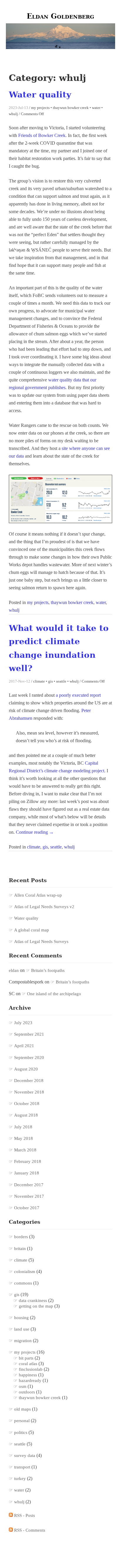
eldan (14, 970)
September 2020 (29, 1057)
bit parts (26, 1358)
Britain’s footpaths (48, 970)
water (101, 602)
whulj (14, 610)
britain (20, 1248)
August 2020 (26, 1069)
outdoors (27, 1392)
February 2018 (27, 1161)
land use (21, 1329)
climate (33, 846)
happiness (28, 1375)
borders (21, 1236)
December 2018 (28, 1080)
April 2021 (24, 1045)
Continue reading (35, 832)
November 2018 (29, 1092)
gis (45, 846)
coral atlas (28, 1363)
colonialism (24, 1271)
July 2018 (23, 1127)
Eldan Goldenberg (60, 16)
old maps (22, 1409)
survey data (24, 1455)
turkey (20, 1478)
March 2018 (25, 1150)
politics (20, 1432)
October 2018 (26, 1103)
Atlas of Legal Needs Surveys (41, 941)
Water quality (40, 94)
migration (23, 1340)
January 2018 (26, 1173)
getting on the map (36, 1306)
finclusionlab (31, 1369)
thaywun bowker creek (72, 602)
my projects (37, 602)
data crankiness (33, 1300)
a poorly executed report (78, 695)
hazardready (30, 1380)
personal (22, 1420)
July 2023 (23, 1022)
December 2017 (28, 1184)
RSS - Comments (29, 1530)
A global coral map (31, 930)
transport (22, 1467)
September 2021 (29, 1034)
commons (23, 1283)
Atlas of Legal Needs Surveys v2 (44, 906)
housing (21, 1317)
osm (22, 1386)
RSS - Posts (24, 1515)
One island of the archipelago (54, 993)
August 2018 (26, 1115)
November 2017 (29, 1196)
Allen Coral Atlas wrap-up (38, 895)
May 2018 (23, 1138)
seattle (56, 846)
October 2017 (26, 1207)
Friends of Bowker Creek (41, 135)
